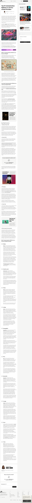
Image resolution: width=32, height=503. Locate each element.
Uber (5, 103)
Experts (23, 493)
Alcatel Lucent (5, 270)
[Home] (3, 1)
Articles (18, 492)
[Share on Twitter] (10, 13)
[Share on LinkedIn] (11, 13)
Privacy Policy (24, 498)
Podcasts (18, 493)
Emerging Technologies (12, 494)
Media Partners (23, 494)
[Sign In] (7, 467)
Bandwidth (4, 377)
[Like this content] (7, 13)
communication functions (11, 98)
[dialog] (27, 499)
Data (10, 493)
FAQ (28, 494)
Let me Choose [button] (27, 500)
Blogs (28, 493)
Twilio (4, 443)
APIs (15, 92)
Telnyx (4, 289)
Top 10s (18, 494)
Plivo (3, 358)
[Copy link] (13, 13)
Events (22, 492)
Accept (27, 501)
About (28, 492)
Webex (4, 245)
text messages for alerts (8, 191)
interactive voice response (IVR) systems (6, 143)
